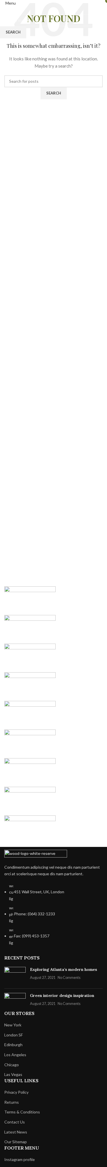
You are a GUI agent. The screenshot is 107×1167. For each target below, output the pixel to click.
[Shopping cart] (102, 3)
